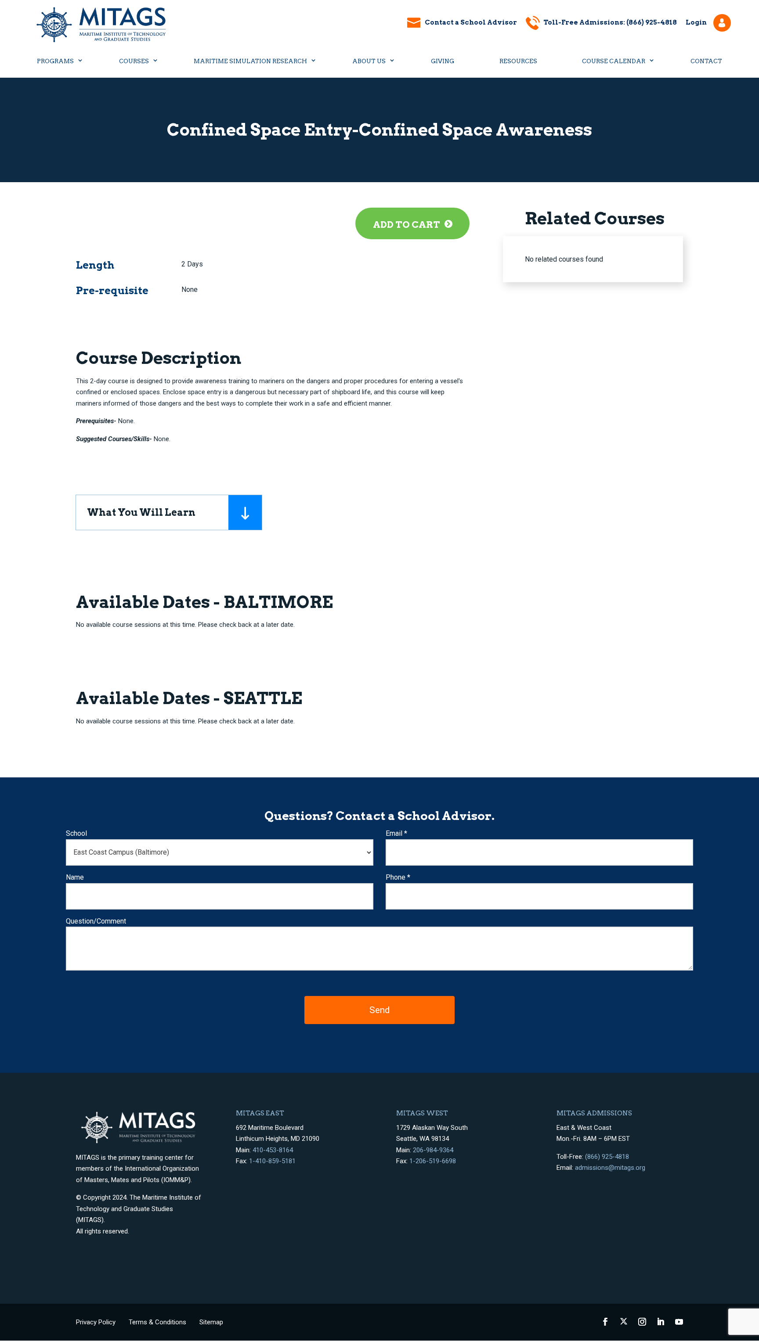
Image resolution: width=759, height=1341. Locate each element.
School (76, 833)
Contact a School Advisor (471, 22)
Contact (706, 61)
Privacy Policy (96, 1322)
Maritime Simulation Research (250, 61)
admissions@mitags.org (610, 1168)
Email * (396, 833)
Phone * (398, 877)
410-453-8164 (273, 1150)
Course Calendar (613, 61)
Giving (442, 61)
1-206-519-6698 (432, 1161)
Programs (55, 61)
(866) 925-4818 (607, 1157)
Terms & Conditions (157, 1322)
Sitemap (211, 1322)
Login (696, 22)
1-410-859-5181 (272, 1161)
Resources (518, 61)
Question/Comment (96, 921)
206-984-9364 (433, 1150)
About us (369, 61)
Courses (134, 61)
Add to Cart (406, 224)
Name (75, 877)
